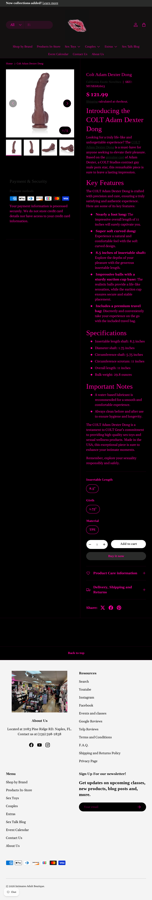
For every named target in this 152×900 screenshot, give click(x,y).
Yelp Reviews (88, 729)
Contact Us (80, 54)
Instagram (86, 697)
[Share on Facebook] (111, 608)
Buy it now (116, 556)
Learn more (50, 3)
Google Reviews (90, 721)
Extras (10, 814)
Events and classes (92, 713)
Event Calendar (58, 54)
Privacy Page (88, 761)
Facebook (86, 705)
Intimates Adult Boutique (29, 886)
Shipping (92, 101)
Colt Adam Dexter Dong (30, 64)
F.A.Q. (83, 745)
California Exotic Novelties (103, 82)
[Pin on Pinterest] (119, 608)
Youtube (85, 689)
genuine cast (115, 157)
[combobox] (29, 25)
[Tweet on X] (103, 608)
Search (84, 681)
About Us (98, 54)
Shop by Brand (22, 46)
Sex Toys (12, 798)
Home (9, 64)
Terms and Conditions (95, 737)
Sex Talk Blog (130, 46)
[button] (144, 25)
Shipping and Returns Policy (99, 753)
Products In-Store (48, 46)
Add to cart (128, 544)
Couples (12, 806)
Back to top (76, 653)
